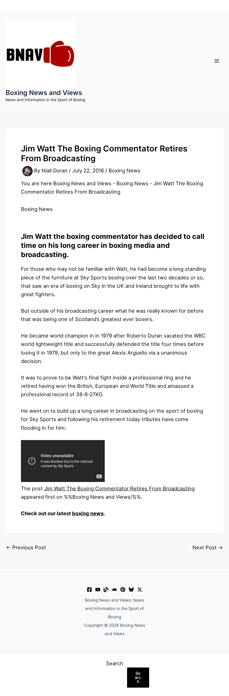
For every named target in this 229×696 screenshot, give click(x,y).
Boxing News (124, 171)
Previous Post (26, 547)
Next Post (207, 547)
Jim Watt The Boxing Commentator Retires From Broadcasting (119, 488)
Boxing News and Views (44, 93)
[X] (139, 589)
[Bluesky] (131, 589)
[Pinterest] (122, 589)
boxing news (88, 513)
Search (114, 663)
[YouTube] (97, 589)
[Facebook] (89, 589)
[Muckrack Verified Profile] (106, 589)
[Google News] (114, 589)
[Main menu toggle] (216, 60)
